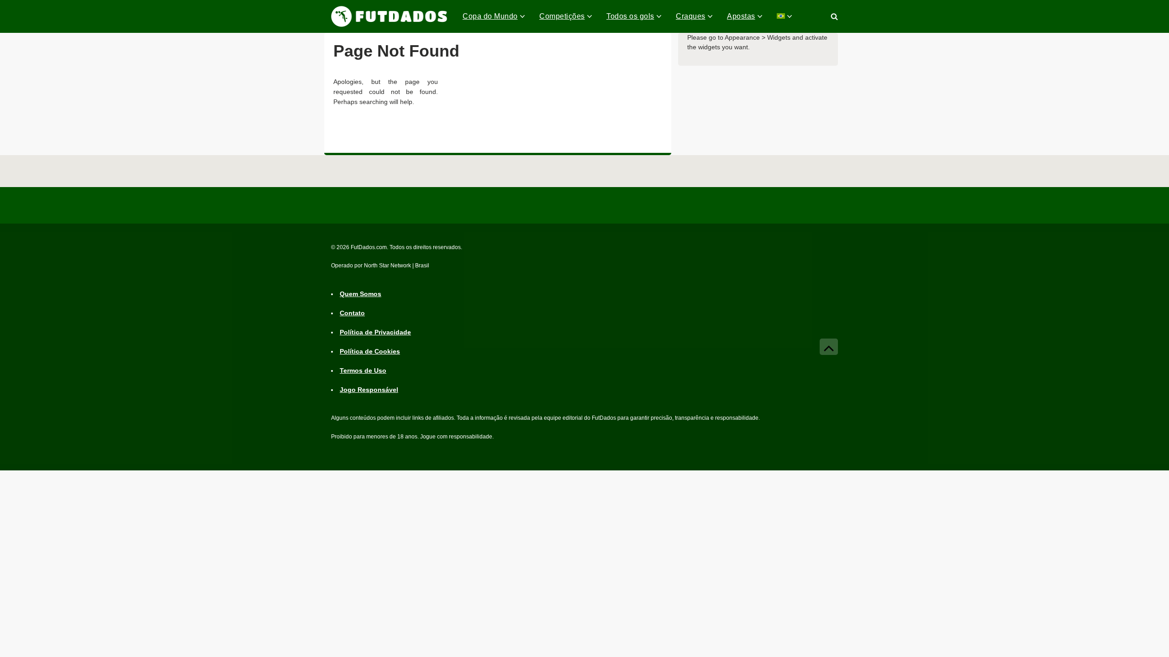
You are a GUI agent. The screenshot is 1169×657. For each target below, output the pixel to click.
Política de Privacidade (375, 332)
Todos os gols (630, 16)
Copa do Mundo (490, 16)
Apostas (741, 16)
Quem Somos (360, 293)
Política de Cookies (370, 351)
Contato (352, 313)
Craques (691, 16)
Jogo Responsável (369, 389)
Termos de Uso (363, 370)
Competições (562, 16)
